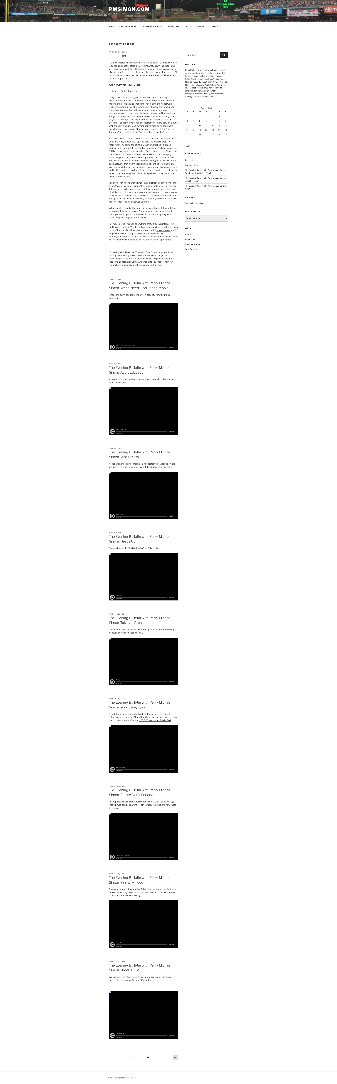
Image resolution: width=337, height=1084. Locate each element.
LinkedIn (214, 26)
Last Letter (117, 56)
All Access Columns (128, 26)
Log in (188, 234)
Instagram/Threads (193, 94)
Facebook (200, 26)
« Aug (187, 146)
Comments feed (192, 244)
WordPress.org (192, 249)
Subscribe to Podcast (153, 26)
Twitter (187, 26)
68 (148, 1057)
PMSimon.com (129, 9)
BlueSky (206, 94)
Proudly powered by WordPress (122, 1078)
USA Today (145, 980)
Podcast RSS (173, 26)
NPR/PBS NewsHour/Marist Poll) (155, 720)
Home (111, 26)
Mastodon (218, 94)
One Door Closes (192, 165)
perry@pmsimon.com (122, 236)
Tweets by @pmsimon (195, 203)
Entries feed (190, 239)
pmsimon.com (163, 230)
